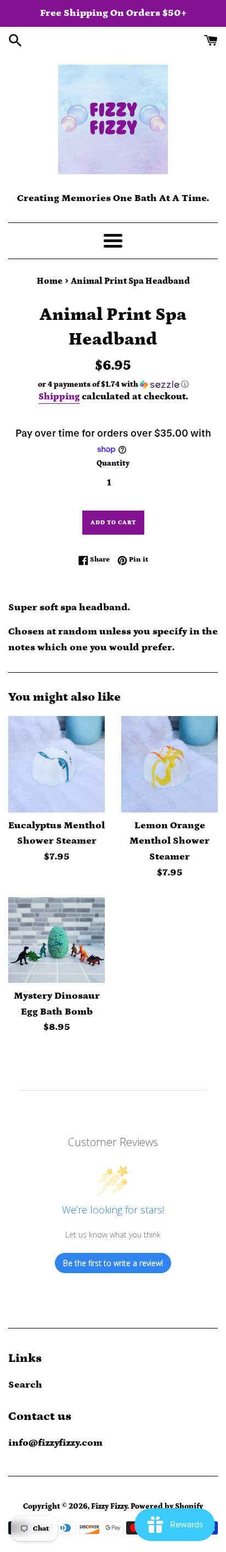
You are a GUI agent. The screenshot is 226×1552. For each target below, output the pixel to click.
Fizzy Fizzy (109, 1506)
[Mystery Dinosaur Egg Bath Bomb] (56, 940)
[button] (113, 385)
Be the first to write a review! (113, 1263)
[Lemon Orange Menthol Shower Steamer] (169, 764)
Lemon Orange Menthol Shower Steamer (169, 841)
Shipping (59, 396)
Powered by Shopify (167, 1506)
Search (25, 1384)
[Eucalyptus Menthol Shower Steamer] (56, 764)
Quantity (113, 463)
